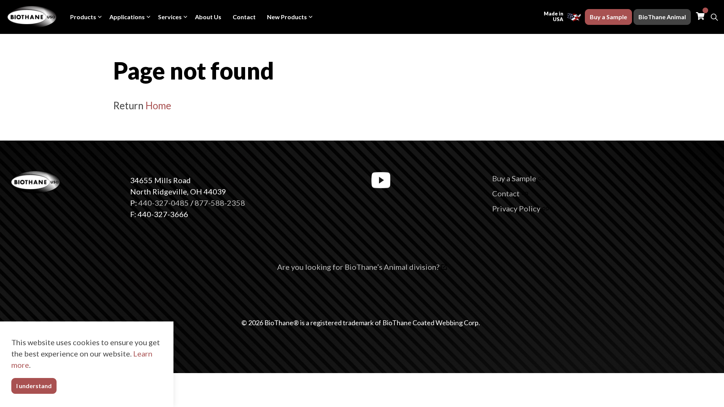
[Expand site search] (714, 17)
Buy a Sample (608, 16)
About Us (208, 16)
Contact (244, 16)
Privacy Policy (516, 208)
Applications (127, 16)
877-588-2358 (220, 202)
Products (83, 16)
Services (170, 16)
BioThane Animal (662, 16)
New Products (287, 16)
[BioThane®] (32, 17)
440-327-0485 (163, 202)
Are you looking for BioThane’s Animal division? (358, 266)
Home (158, 105)
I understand (34, 385)
